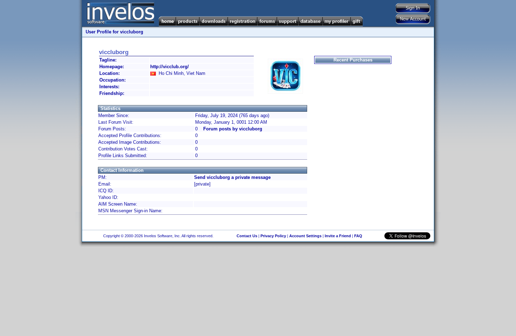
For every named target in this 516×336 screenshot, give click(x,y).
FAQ (358, 236)
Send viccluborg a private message (232, 177)
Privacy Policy (273, 236)
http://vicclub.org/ (169, 66)
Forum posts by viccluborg (232, 128)
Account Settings (305, 236)
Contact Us (247, 236)
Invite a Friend (338, 236)
